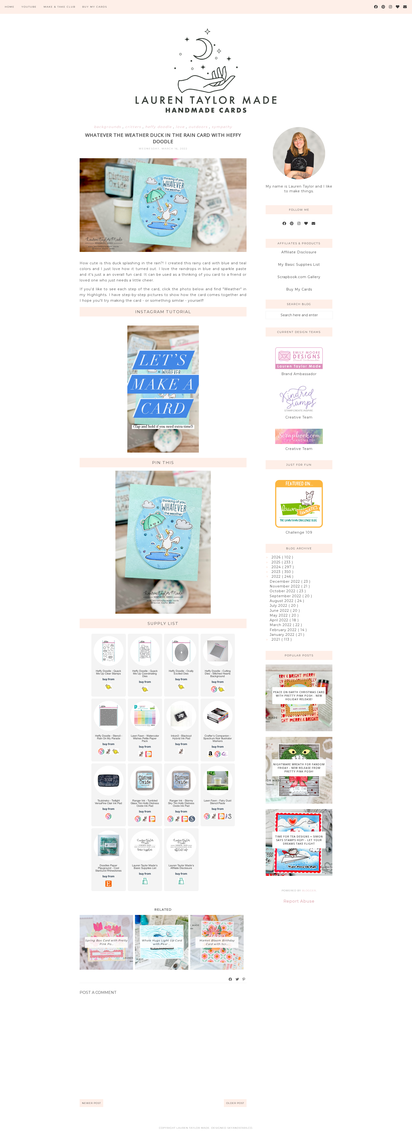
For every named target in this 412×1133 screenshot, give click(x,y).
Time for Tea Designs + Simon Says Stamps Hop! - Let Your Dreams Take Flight (299, 840)
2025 (277, 562)
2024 (277, 567)
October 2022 (283, 591)
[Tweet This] (237, 979)
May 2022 (279, 615)
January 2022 (283, 635)
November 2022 (285, 586)
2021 (276, 639)
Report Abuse (298, 901)
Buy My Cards (94, 6)
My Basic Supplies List (299, 264)
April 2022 (279, 620)
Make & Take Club (59, 6)
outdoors (199, 127)
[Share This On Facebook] (230, 979)
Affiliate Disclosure (299, 252)
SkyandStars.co (239, 1127)
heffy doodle (159, 127)
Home (10, 6)
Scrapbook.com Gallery (299, 277)
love (181, 127)
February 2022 (284, 630)
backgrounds (108, 127)
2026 (277, 557)
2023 (277, 572)
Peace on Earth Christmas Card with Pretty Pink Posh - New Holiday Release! (299, 695)
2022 (277, 576)
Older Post (235, 1103)
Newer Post (91, 1103)
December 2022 (285, 581)
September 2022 (286, 596)
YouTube (29, 6)
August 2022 (282, 601)
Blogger (309, 890)
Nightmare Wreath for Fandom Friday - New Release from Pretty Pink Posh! (299, 767)
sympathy (222, 127)
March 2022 (281, 625)
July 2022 (279, 605)
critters (134, 127)
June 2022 (280, 610)
